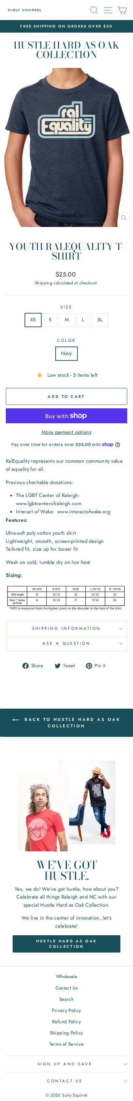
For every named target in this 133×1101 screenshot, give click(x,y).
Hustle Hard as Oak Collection (66, 943)
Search (66, 999)
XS (33, 319)
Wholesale (66, 976)
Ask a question (66, 643)
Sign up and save (65, 1064)
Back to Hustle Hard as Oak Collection (71, 722)
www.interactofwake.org (83, 511)
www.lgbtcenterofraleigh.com (48, 503)
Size (66, 307)
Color (66, 340)
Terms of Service (66, 1044)
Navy (66, 353)
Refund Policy (66, 1021)
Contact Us (67, 987)
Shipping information (66, 628)
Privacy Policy (66, 1010)
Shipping (43, 283)
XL (100, 319)
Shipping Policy (66, 1032)
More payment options (66, 432)
